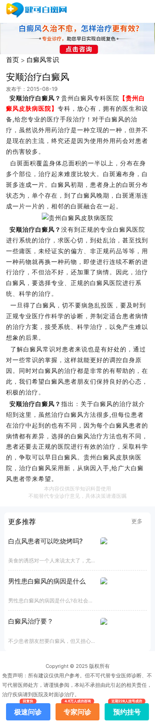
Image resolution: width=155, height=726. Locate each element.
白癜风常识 (43, 60)
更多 (137, 521)
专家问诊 (77, 709)
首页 (12, 60)
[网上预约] (77, 218)
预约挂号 (127, 709)
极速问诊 (28, 709)
